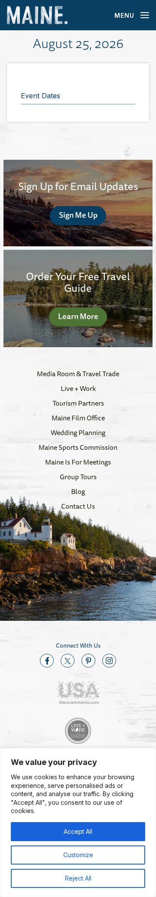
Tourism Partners (78, 403)
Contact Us (78, 506)
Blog (78, 491)
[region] (78, 822)
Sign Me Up (78, 215)
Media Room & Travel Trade (78, 373)
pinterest (88, 661)
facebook (47, 661)
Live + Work (78, 388)
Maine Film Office (78, 417)
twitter (68, 661)
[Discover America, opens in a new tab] (78, 692)
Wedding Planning (78, 432)
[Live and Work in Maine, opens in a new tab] (78, 731)
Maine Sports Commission (78, 447)
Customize (78, 854)
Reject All (78, 878)
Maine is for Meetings (78, 462)
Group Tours (78, 476)
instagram (109, 661)
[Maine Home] (37, 15)
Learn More (78, 316)
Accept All (78, 831)
